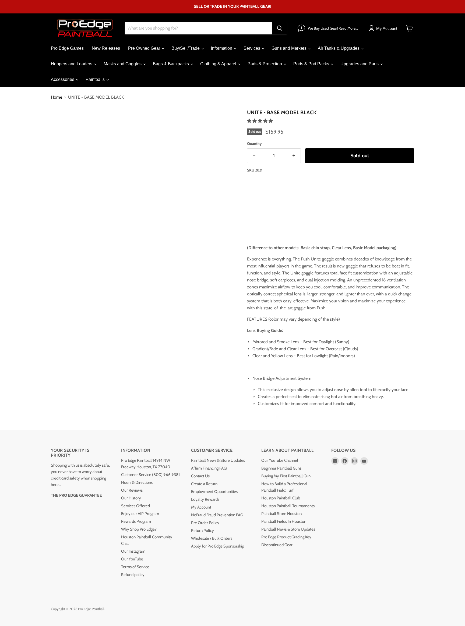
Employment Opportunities (214, 491)
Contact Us (200, 476)
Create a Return (204, 483)
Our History (131, 498)
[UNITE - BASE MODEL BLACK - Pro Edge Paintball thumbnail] (61, 122)
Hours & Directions (137, 482)
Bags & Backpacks (171, 64)
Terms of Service (135, 566)
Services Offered (135, 505)
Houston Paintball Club (280, 498)
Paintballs (96, 79)
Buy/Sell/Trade (186, 48)
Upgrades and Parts (360, 64)
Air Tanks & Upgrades (339, 48)
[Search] (279, 28)
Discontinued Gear (277, 544)
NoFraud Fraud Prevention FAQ (217, 515)
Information (222, 48)
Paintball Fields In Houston (283, 521)
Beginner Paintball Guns (281, 468)
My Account (201, 507)
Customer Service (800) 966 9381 (150, 474)
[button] (260, 120)
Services (252, 48)
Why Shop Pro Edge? (139, 529)
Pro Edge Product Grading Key (286, 537)
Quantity (254, 143)
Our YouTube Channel (279, 460)
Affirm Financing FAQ (209, 468)
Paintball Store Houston (281, 513)
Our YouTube (132, 559)
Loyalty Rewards (205, 499)
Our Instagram (133, 551)
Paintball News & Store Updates (218, 460)
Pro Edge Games (67, 48)
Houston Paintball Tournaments (288, 505)
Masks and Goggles (123, 64)
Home (56, 97)
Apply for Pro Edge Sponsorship (217, 546)
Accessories (63, 79)
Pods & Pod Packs (311, 64)
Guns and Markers (290, 48)
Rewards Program (136, 521)
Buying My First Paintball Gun (286, 476)
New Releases (106, 48)
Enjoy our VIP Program (140, 513)
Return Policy (202, 530)
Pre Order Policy (205, 522)
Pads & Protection (265, 64)
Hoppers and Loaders (72, 64)
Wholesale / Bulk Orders (211, 538)
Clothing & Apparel (218, 64)
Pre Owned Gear (144, 48)
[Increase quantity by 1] (294, 155)
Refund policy (133, 574)
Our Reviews (132, 490)
